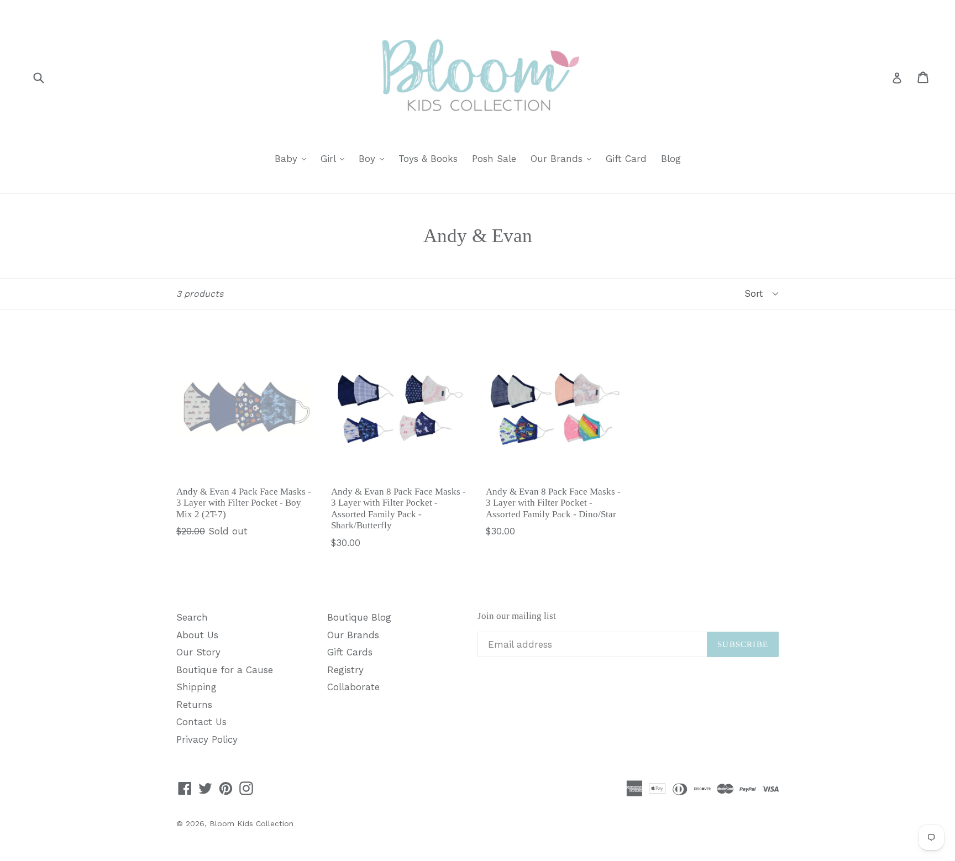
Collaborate (353, 686)
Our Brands (564, 158)
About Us (197, 635)
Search (192, 617)
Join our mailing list (517, 616)
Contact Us (201, 721)
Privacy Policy (207, 739)
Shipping (196, 686)
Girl (335, 158)
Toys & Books (428, 158)
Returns (194, 704)
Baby (293, 158)
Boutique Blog (359, 617)
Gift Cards (349, 652)
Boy (374, 158)
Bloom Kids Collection (251, 823)
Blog (671, 158)
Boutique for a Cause (224, 669)
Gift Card (626, 158)
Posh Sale (494, 158)
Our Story (198, 652)
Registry (345, 669)
